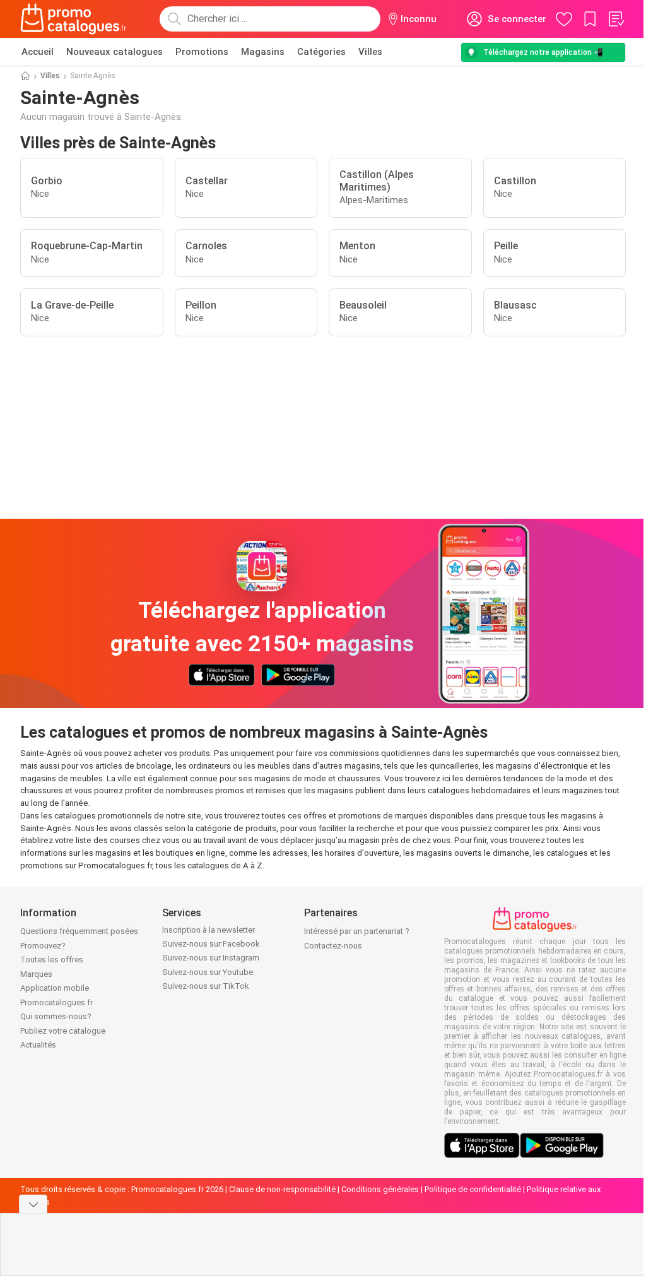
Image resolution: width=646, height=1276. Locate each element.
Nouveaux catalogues (114, 51)
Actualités (38, 1044)
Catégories (321, 51)
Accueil (37, 51)
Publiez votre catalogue (62, 1031)
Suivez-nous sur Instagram (210, 957)
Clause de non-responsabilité (282, 1189)
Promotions (201, 51)
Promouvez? (43, 945)
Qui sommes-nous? (55, 1016)
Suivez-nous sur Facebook (211, 943)
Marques (36, 974)
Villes (370, 51)
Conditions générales (380, 1189)
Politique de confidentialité (473, 1189)
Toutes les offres (51, 959)
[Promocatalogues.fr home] (73, 19)
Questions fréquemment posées (79, 931)
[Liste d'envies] (616, 19)
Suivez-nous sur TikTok (205, 986)
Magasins (263, 51)
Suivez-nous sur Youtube (207, 972)
